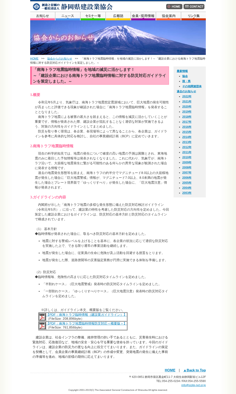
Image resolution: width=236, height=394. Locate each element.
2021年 (187, 101)
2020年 (187, 106)
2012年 (187, 147)
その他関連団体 (192, 86)
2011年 (187, 152)
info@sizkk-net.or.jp (193, 385)
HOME (34, 58)
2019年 (187, 111)
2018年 (187, 116)
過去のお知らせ (186, 91)
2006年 (187, 177)
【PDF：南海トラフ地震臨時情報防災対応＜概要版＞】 (86, 323)
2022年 (187, 96)
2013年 (187, 142)
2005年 (187, 182)
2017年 (187, 121)
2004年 (187, 187)
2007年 (187, 172)
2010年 (187, 157)
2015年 (187, 132)
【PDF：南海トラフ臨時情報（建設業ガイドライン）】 (86, 314)
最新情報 (182, 71)
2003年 (187, 192)
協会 (185, 76)
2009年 (187, 162)
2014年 (187, 137)
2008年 (187, 167)
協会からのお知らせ (59, 58)
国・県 (186, 81)
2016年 (187, 126)
